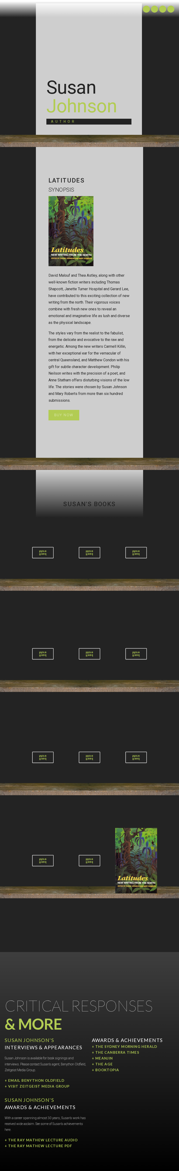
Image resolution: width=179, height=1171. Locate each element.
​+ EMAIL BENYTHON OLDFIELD (34, 1080)
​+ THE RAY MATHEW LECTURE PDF (38, 1146)
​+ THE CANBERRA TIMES (115, 1052)
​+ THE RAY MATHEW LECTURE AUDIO (41, 1140)
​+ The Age (102, 1064)
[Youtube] (162, 9)
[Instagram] (146, 9)
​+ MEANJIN (102, 1058)
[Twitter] (154, 9)
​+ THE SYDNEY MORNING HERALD (124, 1046)
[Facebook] (170, 9)
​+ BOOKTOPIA (105, 1070)
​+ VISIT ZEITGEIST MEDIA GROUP (37, 1086)
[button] (63, 415)
